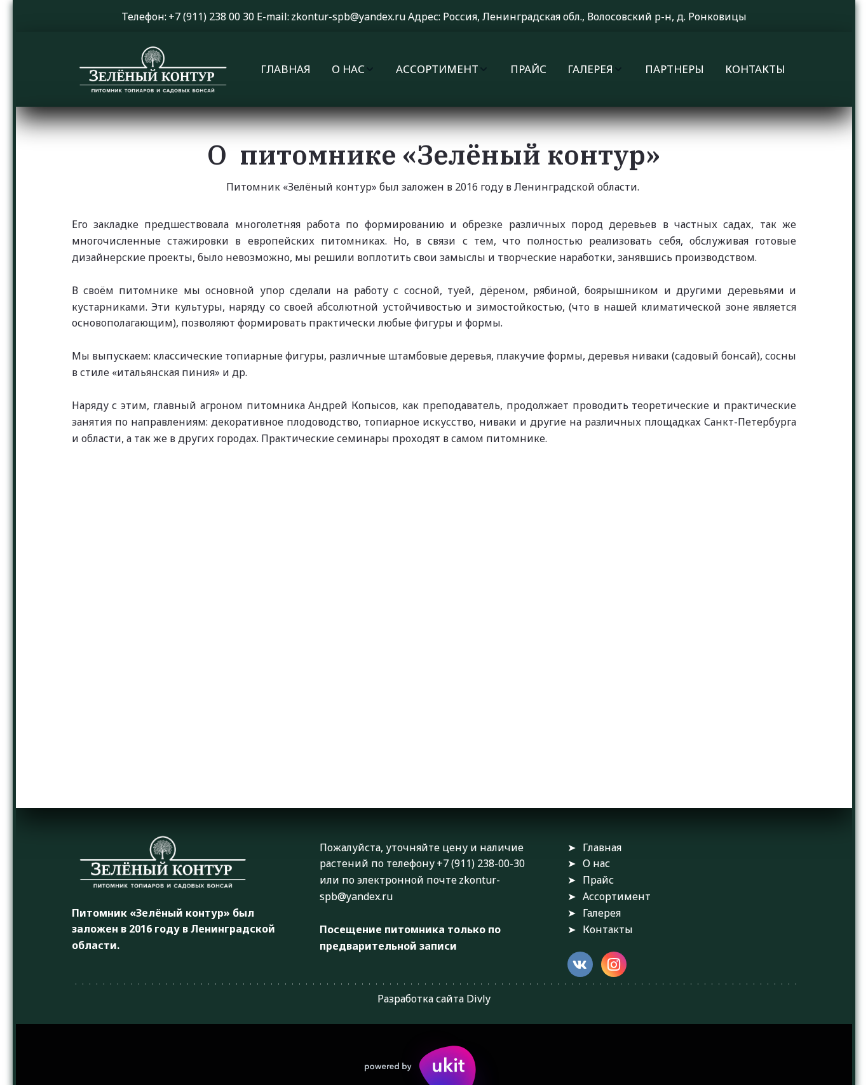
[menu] (523, 69)
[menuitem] (285, 69)
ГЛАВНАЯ (286, 69)
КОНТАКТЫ (755, 69)
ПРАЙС (528, 69)
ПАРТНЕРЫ (674, 69)
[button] (353, 69)
